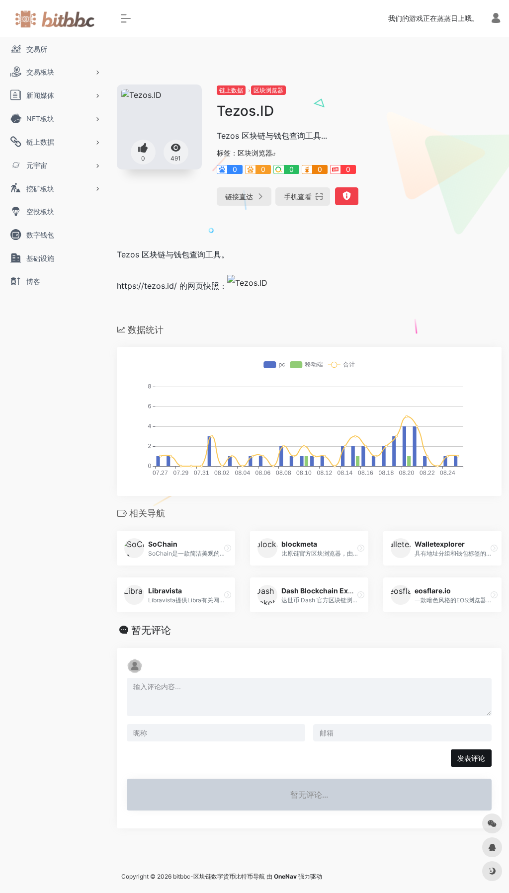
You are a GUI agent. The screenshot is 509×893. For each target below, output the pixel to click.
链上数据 (231, 90)
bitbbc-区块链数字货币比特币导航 (219, 876)
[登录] (496, 19)
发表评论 (471, 758)
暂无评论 (151, 630)
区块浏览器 (268, 90)
